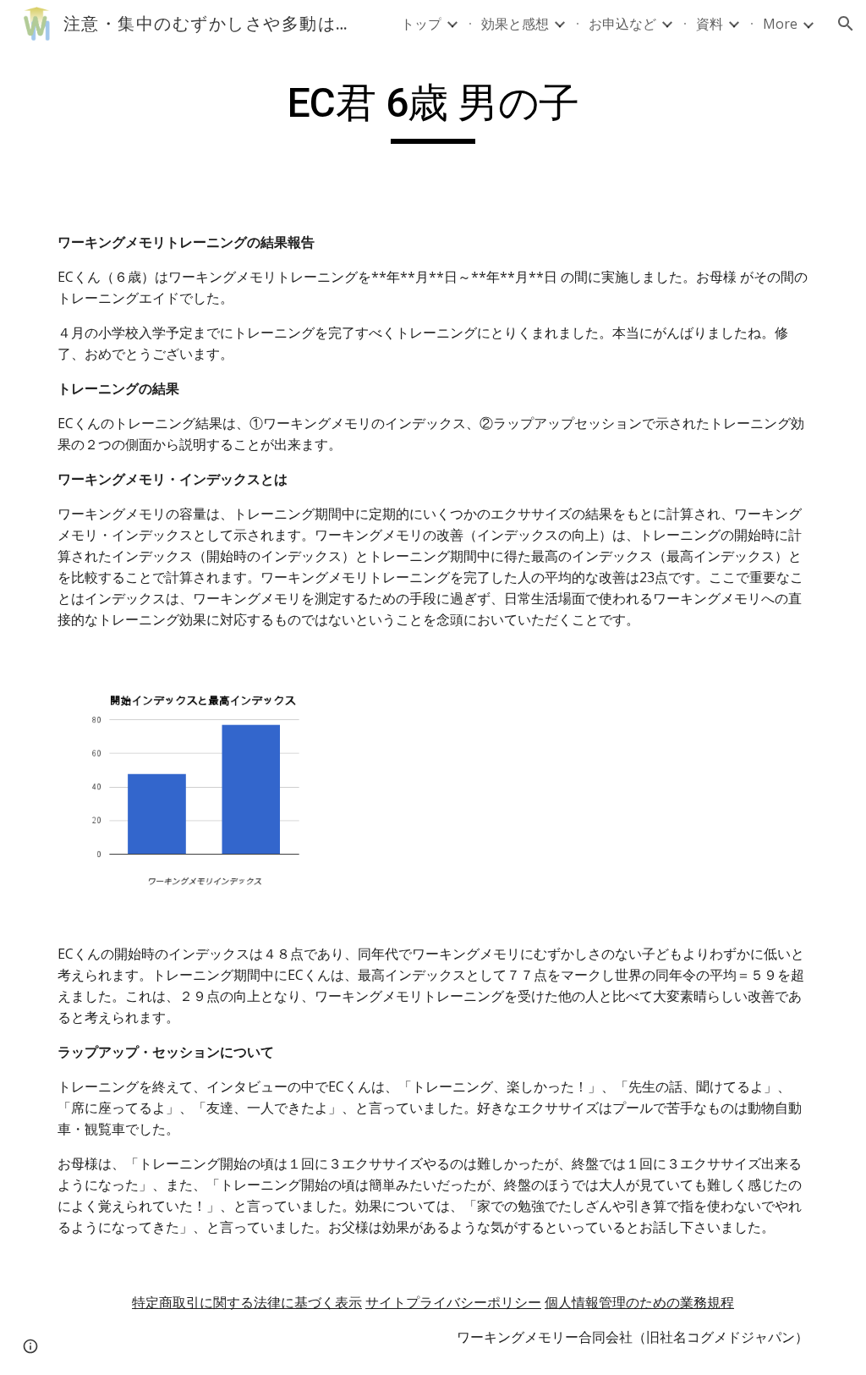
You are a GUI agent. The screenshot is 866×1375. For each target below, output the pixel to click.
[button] (845, 23)
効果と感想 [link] (515, 23)
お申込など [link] (622, 23)
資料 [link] (709, 23)
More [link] (780, 23)
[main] (433, 111)
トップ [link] (421, 23)
